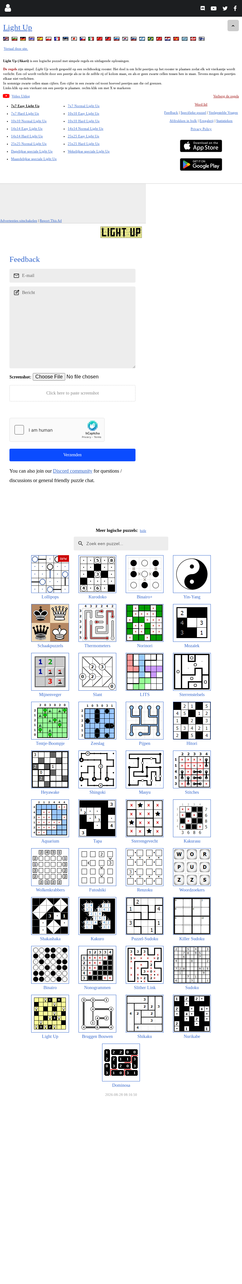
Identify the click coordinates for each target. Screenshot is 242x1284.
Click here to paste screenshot (72, 393)
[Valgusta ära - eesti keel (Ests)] (66, 40)
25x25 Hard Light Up (84, 144)
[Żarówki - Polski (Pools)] (49, 40)
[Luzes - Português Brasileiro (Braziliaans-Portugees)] (151, 40)
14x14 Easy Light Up (27, 128)
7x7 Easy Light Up (25, 106)
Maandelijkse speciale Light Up (34, 159)
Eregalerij (206, 121)
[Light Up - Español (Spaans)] (40, 40)
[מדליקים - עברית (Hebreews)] (142, 40)
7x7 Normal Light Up (84, 106)
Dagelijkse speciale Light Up (32, 151)
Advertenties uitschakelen (18, 220)
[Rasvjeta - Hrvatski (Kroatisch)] (168, 40)
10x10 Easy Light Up (83, 113)
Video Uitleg (21, 96)
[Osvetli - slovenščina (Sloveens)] (134, 40)
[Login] (7, 9)
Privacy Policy (201, 129)
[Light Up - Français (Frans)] (57, 40)
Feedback (171, 112)
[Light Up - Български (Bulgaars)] (15, 40)
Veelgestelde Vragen (223, 112)
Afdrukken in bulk (183, 121)
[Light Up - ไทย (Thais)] (32, 40)
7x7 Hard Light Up (25, 113)
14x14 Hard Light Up (27, 136)
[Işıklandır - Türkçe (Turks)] (159, 40)
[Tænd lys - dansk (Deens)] (193, 40)
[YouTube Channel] (214, 9)
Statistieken (224, 121)
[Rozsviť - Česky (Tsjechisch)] (83, 40)
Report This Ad (51, 220)
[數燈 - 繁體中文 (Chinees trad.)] (108, 40)
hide (143, 531)
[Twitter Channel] (225, 9)
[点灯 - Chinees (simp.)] (100, 40)
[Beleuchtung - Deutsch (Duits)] (23, 40)
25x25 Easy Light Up (83, 136)
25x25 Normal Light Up (29, 144)
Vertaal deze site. (16, 48)
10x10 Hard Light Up (84, 121)
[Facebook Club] (236, 9)
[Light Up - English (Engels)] (6, 40)
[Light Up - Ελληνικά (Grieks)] (185, 40)
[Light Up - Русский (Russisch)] (117, 40)
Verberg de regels (226, 96)
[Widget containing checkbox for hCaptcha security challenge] (57, 430)
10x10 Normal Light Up (29, 121)
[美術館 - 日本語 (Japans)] (74, 40)
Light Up (17, 27)
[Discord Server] (203, 9)
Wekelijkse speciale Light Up (89, 151)
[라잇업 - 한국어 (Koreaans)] (125, 40)
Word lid (201, 104)
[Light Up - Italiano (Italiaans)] (91, 40)
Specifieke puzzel (193, 112)
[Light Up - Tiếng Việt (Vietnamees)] (176, 40)
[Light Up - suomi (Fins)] (202, 40)
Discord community (72, 471)
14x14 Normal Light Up (85, 128)
